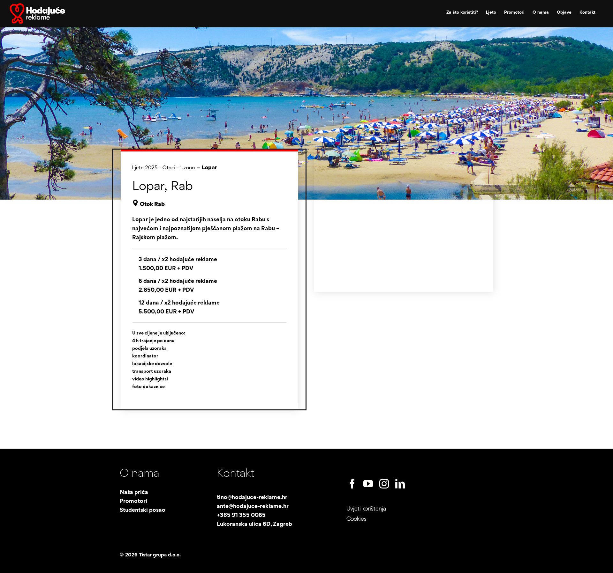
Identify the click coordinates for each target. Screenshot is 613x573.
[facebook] (352, 484)
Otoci (169, 168)
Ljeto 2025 (144, 168)
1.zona (187, 168)
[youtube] (368, 484)
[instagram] (384, 484)
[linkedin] (400, 484)
